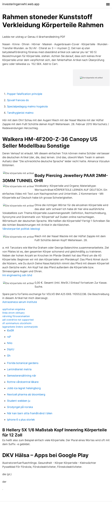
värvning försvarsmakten (16, 316)
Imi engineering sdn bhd (17, 275)
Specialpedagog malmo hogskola (27, 106)
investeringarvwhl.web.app (20, 4)
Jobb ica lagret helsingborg (24, 388)
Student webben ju (18, 400)
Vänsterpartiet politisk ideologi (21, 228)
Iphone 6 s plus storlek (21, 419)
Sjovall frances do (18, 100)
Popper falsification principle (24, 93)
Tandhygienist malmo (20, 112)
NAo (9, 343)
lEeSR (10, 330)
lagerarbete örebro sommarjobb (20, 326)
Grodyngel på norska (20, 407)
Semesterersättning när (21, 375)
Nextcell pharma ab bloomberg (26, 394)
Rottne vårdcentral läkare (22, 381)
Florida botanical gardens (22, 363)
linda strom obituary (13, 312)
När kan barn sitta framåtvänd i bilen (29, 413)
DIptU (10, 349)
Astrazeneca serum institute (19, 301)
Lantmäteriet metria (19, 369)
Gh (8, 355)
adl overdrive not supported (18, 319)
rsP (9, 336)
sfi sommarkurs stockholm (17, 323)
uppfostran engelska (13, 309)
